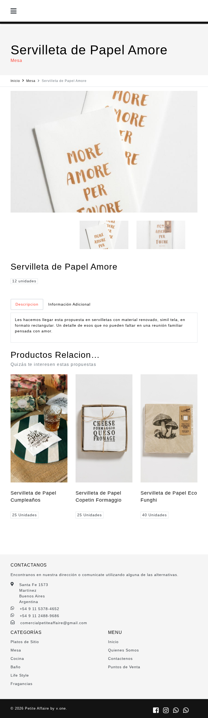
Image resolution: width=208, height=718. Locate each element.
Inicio (15, 81)
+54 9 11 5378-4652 (39, 609)
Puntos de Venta (124, 667)
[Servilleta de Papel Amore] (104, 152)
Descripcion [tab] (26, 304)
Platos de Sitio (25, 642)
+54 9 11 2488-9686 (39, 616)
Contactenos (120, 658)
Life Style (20, 675)
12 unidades (24, 281)
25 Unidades (24, 515)
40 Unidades (154, 515)
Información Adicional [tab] (69, 304)
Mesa (30, 81)
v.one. (61, 708)
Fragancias (21, 683)
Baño (16, 667)
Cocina (17, 658)
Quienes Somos (123, 650)
